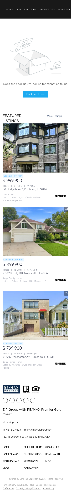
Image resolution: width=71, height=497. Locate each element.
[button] (13, 447)
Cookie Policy (42, 485)
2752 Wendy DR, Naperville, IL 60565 (26, 273)
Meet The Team (26, 9)
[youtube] (32, 400)
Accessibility (48, 488)
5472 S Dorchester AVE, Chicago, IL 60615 (28, 356)
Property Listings (24, 488)
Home (9, 9)
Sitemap (37, 488)
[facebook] (5, 400)
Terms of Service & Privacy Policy (18, 485)
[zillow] (19, 400)
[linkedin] (12, 400)
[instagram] (25, 400)
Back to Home (35, 94)
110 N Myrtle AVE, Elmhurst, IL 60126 (25, 189)
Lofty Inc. (24, 479)
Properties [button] (47, 9)
